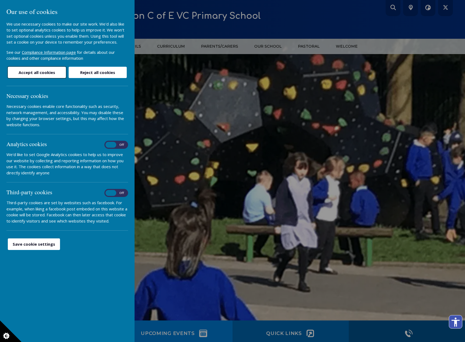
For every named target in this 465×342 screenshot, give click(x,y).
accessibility (455, 322)
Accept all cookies (37, 72)
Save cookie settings (34, 244)
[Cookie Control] (11, 331)
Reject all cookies (97, 72)
